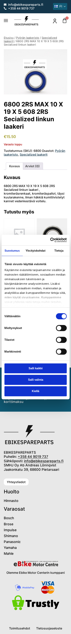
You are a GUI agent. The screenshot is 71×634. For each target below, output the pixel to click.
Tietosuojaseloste (49, 628)
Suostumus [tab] (12, 250)
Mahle (9, 554)
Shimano (11, 536)
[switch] (61, 328)
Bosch (9, 518)
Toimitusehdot (19, 628)
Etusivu (9, 38)
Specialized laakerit (34, 154)
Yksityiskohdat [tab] (35, 250)
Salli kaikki (36, 368)
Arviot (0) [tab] (32, 166)
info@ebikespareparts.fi (43, 461)
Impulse (10, 530)
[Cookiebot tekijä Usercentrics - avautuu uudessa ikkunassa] (50, 240)
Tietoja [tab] (58, 250)
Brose (8, 524)
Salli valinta (35, 379)
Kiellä (35, 391)
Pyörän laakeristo (27, 38)
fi (60, 6)
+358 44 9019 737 (33, 457)
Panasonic (12, 542)
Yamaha (10, 548)
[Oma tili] (54, 21)
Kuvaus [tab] (14, 166)
